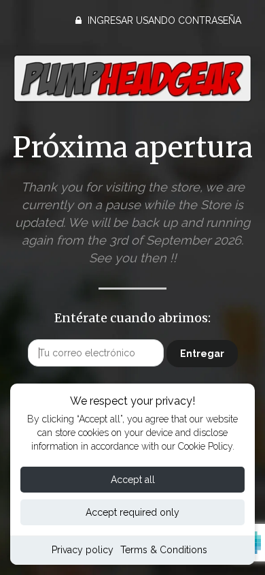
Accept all (133, 479)
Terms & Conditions (163, 549)
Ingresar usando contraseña (163, 20)
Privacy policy (82, 549)
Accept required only (132, 512)
